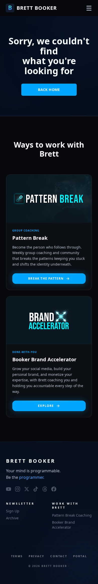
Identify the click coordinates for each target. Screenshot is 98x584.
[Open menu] (89, 8)
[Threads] (44, 489)
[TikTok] (35, 489)
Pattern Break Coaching (72, 515)
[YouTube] (8, 489)
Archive (12, 518)
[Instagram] (17, 489)
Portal (80, 556)
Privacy (36, 556)
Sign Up (12, 511)
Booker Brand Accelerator (63, 525)
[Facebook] (53, 489)
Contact (58, 556)
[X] (26, 489)
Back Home (49, 89)
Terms (17, 556)
